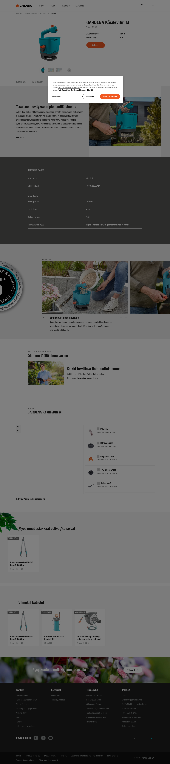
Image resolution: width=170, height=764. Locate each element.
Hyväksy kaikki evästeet (110, 96)
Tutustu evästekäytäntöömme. (69, 90)
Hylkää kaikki (90, 96)
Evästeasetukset (56, 96)
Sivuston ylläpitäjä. (86, 90)
